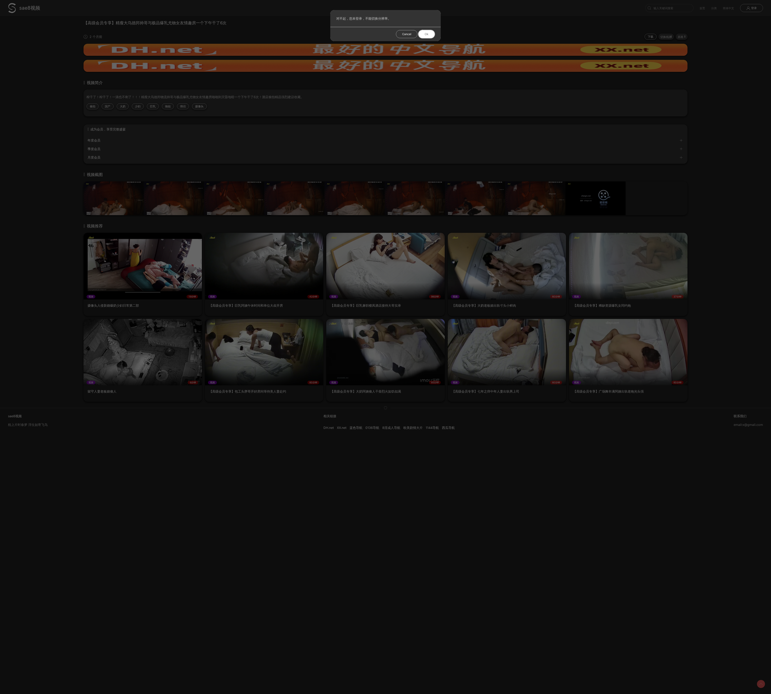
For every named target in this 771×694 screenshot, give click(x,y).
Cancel (406, 34)
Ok (426, 34)
